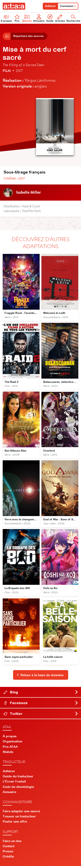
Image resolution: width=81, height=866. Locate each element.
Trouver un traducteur (19, 816)
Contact (8, 846)
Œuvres (27, 20)
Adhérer (50, 6)
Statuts (8, 752)
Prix (17, 20)
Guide (50, 20)
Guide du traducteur (18, 776)
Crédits (8, 856)
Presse (8, 851)
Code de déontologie (18, 787)
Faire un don (12, 841)
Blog (13, 692)
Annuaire (39, 20)
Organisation (12, 741)
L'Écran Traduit (14, 781)
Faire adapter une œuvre (21, 811)
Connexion (66, 6)
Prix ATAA (10, 746)
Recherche (73, 20)
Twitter (15, 714)
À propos (6, 20)
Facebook (18, 703)
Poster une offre (15, 821)
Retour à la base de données (42, 675)
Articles (60, 20)
